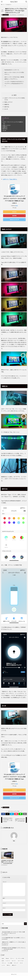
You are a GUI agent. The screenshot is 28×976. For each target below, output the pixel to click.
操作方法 (6, 107)
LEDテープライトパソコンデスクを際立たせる (13, 122)
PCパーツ (12, 958)
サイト (4, 908)
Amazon (14, 211)
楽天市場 (14, 215)
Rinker (16, 205)
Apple (3, 958)
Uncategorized (5, 14)
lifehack (7, 958)
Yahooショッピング (14, 219)
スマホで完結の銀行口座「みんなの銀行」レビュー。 (14, 938)
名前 (4, 898)
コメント (4, 881)
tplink (3, 960)
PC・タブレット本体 (20, 958)
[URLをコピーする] (25, 814)
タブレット (4, 963)
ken (14, 840)
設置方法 (6, 104)
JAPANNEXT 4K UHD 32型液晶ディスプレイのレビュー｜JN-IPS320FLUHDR (14, 949)
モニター (21, 963)
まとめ (6, 109)
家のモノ (8, 965)
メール (4, 903)
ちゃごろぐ (14, 1)
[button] (3, 814)
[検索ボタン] (26, 1)
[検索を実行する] (25, 923)
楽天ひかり (14, 965)
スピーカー (14, 960)
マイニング (16, 963)
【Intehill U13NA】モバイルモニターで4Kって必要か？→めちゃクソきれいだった (13, 933)
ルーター (3, 965)
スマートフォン (21, 960)
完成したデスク (8, 102)
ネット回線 (10, 963)
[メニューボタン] (1, 1)
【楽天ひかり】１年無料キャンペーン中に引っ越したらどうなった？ (14, 943)
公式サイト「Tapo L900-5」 (10, 179)
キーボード (8, 960)
